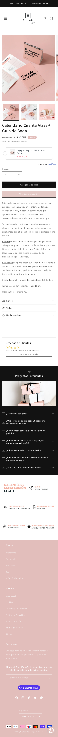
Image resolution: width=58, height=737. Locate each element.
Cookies (9, 602)
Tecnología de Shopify (35, 732)
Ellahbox (23, 732)
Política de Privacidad (15, 615)
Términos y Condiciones (16, 608)
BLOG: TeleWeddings (15, 578)
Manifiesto (10, 565)
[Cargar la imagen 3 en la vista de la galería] (47, 112)
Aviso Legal (11, 596)
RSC (7, 572)
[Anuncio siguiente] (53, 4)
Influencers (11, 552)
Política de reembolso (16, 627)
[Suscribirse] (49, 677)
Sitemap (9, 634)
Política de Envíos (14, 621)
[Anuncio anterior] (5, 4)
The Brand (10, 559)
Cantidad (5, 169)
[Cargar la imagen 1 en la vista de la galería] (11, 112)
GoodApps (51, 164)
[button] (6, 18)
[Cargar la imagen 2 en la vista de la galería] (29, 112)
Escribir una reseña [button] (29, 354)
